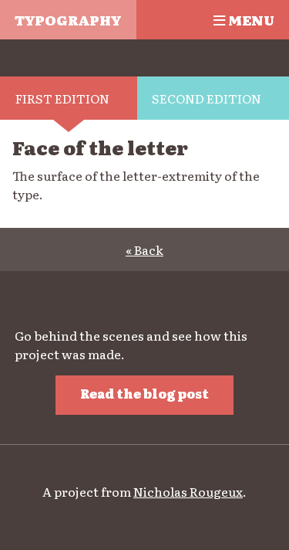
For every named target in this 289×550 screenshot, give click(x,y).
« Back (144, 249)
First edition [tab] (62, 98)
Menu (249, 19)
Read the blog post (144, 393)
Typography (68, 19)
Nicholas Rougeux (188, 491)
